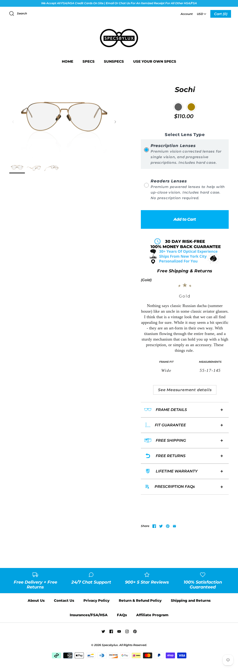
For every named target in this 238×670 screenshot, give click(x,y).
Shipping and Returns (191, 600)
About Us (36, 600)
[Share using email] (174, 526)
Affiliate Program (152, 615)
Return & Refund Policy (140, 600)
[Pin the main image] (167, 526)
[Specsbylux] (119, 29)
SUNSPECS (114, 61)
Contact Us (64, 600)
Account (187, 14)
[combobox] (201, 12)
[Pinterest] (135, 631)
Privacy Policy (96, 600)
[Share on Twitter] (161, 526)
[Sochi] (17, 168)
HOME (67, 61)
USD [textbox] (202, 12)
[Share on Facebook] (154, 526)
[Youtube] (119, 631)
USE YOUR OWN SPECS (154, 61)
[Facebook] (111, 631)
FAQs (122, 615)
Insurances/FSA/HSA (89, 615)
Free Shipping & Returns (184, 270)
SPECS (89, 61)
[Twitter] (103, 631)
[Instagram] (127, 631)
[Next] (115, 122)
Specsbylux (110, 645)
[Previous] (13, 122)
